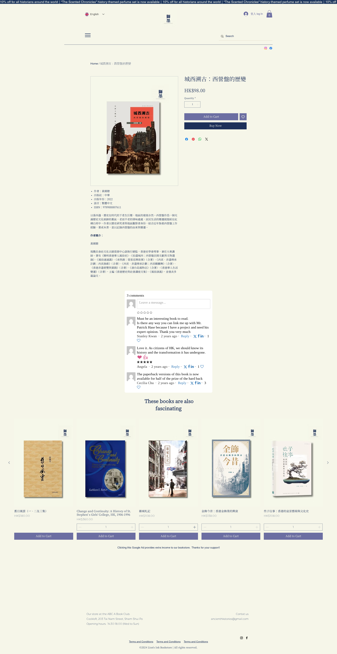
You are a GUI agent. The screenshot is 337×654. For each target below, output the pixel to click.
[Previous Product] (9, 462)
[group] (168, 479)
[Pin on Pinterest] (193, 139)
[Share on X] (206, 139)
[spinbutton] (192, 104)
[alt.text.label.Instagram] (265, 48)
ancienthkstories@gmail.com (230, 619)
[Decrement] (187, 104)
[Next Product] (328, 462)
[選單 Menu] (87, 35)
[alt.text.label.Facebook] (271, 48)
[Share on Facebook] (186, 139)
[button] (269, 14)
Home (94, 63)
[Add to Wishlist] (243, 116)
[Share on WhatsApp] (200, 139)
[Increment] (198, 104)
